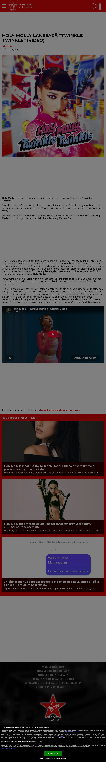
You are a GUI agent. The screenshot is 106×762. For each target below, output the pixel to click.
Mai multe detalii (69, 731)
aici (62, 736)
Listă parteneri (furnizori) (8, 748)
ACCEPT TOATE (53, 753)
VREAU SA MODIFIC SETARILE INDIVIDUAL (52, 758)
